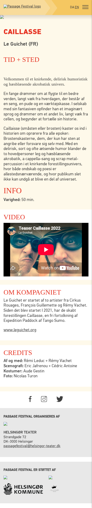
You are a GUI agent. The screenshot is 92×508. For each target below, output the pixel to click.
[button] (85, 8)
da (72, 7)
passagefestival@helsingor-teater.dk (32, 446)
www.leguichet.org (20, 330)
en (77, 7)
